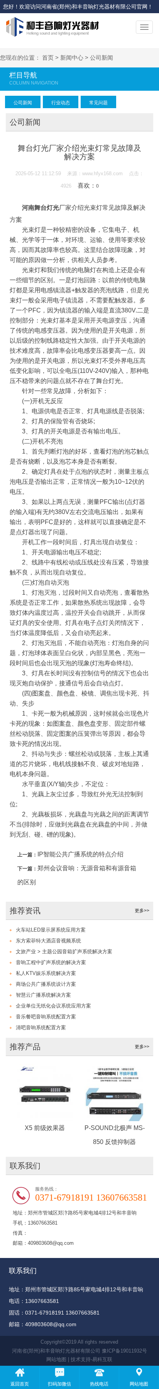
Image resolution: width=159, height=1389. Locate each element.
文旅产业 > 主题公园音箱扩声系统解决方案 (64, 951)
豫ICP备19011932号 (124, 1351)
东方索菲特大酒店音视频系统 (48, 941)
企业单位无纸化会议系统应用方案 (53, 1006)
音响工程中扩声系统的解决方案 (51, 962)
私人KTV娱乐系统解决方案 (46, 973)
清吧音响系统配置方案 (41, 1027)
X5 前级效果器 (45, 1128)
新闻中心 (71, 57)
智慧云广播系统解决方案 (43, 995)
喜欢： (88, 185)
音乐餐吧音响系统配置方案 (46, 1017)
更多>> (142, 910)
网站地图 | (58, 1359)
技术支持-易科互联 (91, 1359)
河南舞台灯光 (40, 207)
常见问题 (98, 102)
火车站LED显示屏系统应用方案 (51, 930)
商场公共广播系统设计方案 (46, 984)
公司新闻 (101, 57)
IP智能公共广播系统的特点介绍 (80, 854)
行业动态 (60, 102)
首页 (48, 57)
